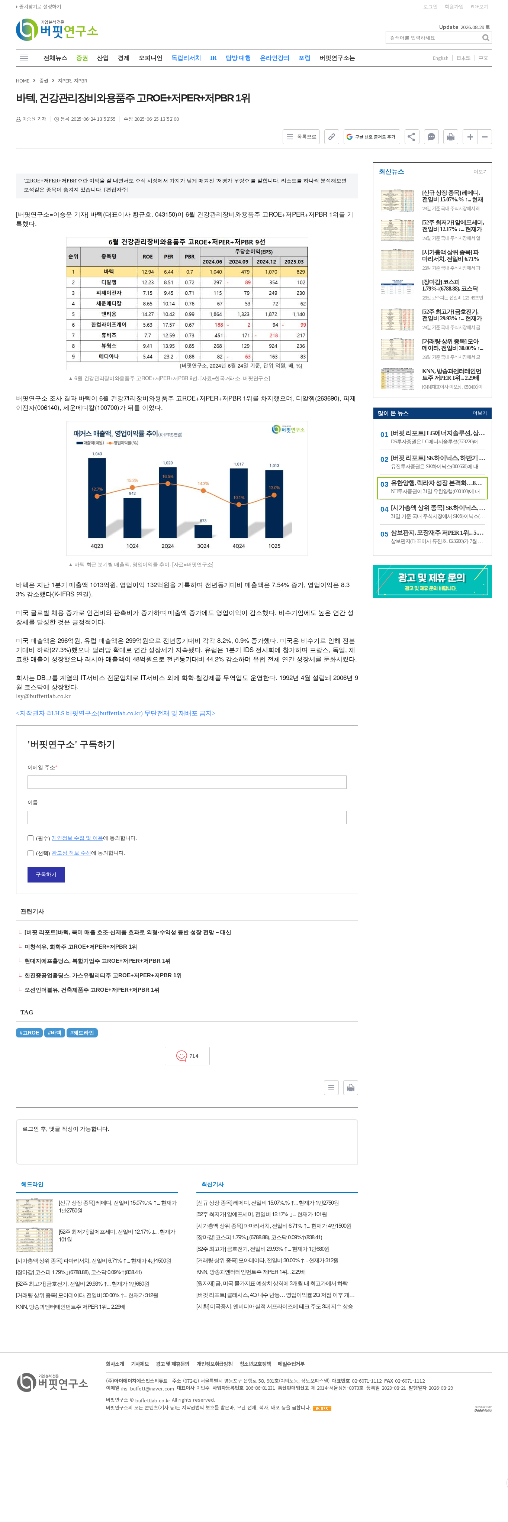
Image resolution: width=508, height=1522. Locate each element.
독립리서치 (186, 58)
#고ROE (29, 1033)
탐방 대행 (238, 58)
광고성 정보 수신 (71, 853)
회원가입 (454, 6)
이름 (33, 802)
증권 (82, 58)
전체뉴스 (55, 58)
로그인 (430, 6)
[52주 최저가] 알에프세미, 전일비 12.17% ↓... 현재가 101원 (453, 226)
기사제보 (140, 1363)
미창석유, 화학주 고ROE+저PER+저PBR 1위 (81, 946)
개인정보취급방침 (214, 1363)
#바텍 (54, 1033)
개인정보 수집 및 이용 (77, 838)
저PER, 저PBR (72, 80)
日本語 (463, 58)
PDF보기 (479, 6)
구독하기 (46, 874)
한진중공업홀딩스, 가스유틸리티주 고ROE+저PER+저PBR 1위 (103, 975)
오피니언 (151, 58)
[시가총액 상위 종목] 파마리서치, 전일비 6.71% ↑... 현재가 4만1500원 (450, 255)
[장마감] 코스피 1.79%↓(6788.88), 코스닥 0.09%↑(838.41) (450, 285)
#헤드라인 (82, 1033)
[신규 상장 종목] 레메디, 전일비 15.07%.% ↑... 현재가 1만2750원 (452, 196)
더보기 (480, 171)
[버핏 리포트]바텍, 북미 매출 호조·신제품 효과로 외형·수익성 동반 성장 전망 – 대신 (128, 932)
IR (213, 58)
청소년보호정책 (255, 1363)
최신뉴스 (391, 171)
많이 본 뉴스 (393, 413)
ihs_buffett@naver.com (147, 1388)
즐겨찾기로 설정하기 (39, 6)
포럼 (305, 58)
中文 (483, 58)
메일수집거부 (291, 1363)
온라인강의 (275, 58)
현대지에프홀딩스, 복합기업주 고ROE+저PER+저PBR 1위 (98, 961)
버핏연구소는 (337, 58)
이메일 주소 (43, 767)
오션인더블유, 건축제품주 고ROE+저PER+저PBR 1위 (92, 990)
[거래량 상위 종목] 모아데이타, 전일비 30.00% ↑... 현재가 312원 (452, 345)
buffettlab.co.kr (152, 1399)
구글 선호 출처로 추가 (375, 136)
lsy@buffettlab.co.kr (43, 696)
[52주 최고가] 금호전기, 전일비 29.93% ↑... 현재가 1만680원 (452, 315)
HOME (22, 80)
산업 (103, 58)
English (440, 58)
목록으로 (306, 136)
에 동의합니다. (86, 838)
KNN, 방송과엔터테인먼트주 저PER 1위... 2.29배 (451, 374)
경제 (124, 58)
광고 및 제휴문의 (172, 1363)
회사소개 (115, 1363)
